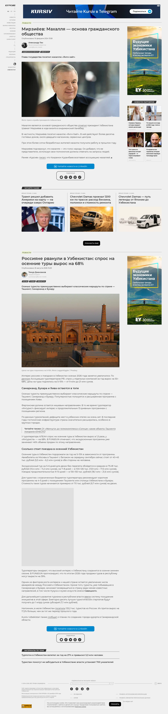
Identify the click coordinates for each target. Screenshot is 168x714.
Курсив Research (9, 34)
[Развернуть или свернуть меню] (14, 45)
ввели (87, 636)
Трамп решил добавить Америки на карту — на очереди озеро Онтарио (38, 199)
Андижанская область (31, 52)
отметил (82, 125)
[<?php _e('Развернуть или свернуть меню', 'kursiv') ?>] (14, 64)
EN (14, 11)
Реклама (12, 54)
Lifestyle (12, 36)
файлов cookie (80, 706)
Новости (12, 17)
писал (42, 157)
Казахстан (11, 67)
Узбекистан (11, 70)
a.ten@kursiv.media (35, 47)
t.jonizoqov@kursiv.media (37, 277)
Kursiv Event (11, 39)
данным (26, 379)
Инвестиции (11, 23)
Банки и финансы (9, 25)
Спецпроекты (10, 57)
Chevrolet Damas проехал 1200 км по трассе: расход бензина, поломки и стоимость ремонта (90, 199)
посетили (60, 647)
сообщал (52, 656)
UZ (11, 11)
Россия (25, 281)
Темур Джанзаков (37, 272)
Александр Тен (35, 43)
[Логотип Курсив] (10, 5)
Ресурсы (12, 28)
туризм (32, 281)
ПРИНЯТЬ (115, 704)
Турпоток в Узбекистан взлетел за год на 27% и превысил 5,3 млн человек (62, 694)
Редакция (12, 51)
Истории (12, 20)
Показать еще (92, 243)
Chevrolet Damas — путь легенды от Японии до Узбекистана (135, 199)
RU (8, 11)
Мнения (12, 31)
